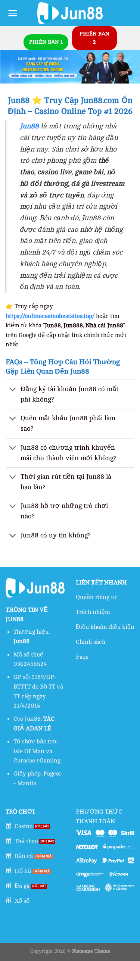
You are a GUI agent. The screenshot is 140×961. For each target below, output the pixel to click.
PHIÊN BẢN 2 (94, 38)
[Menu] (13, 13)
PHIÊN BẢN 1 (46, 42)
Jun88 (29, 126)
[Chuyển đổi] (13, 390)
